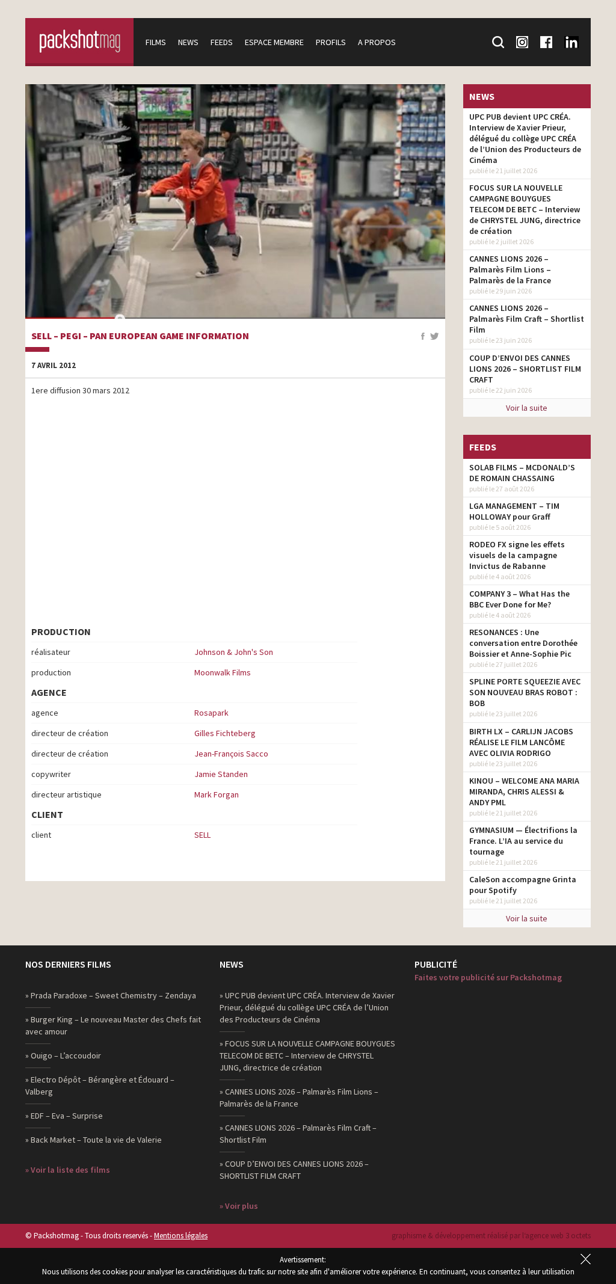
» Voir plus (239, 1205)
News (188, 42)
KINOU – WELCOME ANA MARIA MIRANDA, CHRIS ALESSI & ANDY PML (524, 791)
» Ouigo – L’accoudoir (63, 1055)
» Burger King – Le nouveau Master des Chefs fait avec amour (113, 1025)
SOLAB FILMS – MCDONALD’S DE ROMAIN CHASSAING (522, 473)
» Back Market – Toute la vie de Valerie (93, 1139)
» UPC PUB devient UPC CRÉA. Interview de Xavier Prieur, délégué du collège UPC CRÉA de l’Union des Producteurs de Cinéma (307, 1007)
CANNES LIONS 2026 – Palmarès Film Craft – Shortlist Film (526, 319)
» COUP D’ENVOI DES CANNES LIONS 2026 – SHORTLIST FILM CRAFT (294, 1169)
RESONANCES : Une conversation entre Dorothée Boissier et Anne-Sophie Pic (523, 643)
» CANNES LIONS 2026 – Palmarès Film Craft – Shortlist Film (298, 1133)
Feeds (222, 42)
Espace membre (274, 42)
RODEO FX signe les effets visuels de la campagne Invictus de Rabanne (517, 555)
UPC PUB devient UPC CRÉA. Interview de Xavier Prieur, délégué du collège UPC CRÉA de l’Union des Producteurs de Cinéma (525, 138)
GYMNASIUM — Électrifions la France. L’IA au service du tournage (523, 841)
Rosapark (211, 712)
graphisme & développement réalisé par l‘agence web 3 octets (491, 1235)
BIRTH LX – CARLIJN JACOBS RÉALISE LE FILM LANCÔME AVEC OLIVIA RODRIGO (521, 742)
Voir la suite (526, 407)
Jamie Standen (221, 774)
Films (156, 42)
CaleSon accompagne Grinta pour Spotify (522, 884)
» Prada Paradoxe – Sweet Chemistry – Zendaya (110, 995)
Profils (331, 42)
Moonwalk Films (222, 672)
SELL (202, 834)
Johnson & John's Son (233, 652)
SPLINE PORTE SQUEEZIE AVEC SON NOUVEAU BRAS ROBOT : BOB (525, 692)
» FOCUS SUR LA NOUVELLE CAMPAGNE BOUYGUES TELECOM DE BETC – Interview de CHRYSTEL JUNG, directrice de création (307, 1055)
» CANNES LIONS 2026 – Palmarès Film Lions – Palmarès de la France (299, 1097)
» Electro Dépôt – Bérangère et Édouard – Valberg (99, 1085)
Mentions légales (181, 1235)
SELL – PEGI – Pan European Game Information (140, 336)
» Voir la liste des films (67, 1169)
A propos (377, 42)
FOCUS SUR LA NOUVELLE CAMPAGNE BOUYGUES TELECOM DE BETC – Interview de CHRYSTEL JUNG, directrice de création (525, 209)
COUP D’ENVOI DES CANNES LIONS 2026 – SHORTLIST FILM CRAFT (525, 368)
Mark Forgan (216, 794)
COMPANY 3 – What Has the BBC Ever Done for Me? (519, 599)
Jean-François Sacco (231, 753)
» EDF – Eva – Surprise (64, 1115)
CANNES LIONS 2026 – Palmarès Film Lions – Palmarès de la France (510, 269)
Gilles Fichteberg (225, 733)
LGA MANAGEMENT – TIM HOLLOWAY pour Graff (514, 511)
